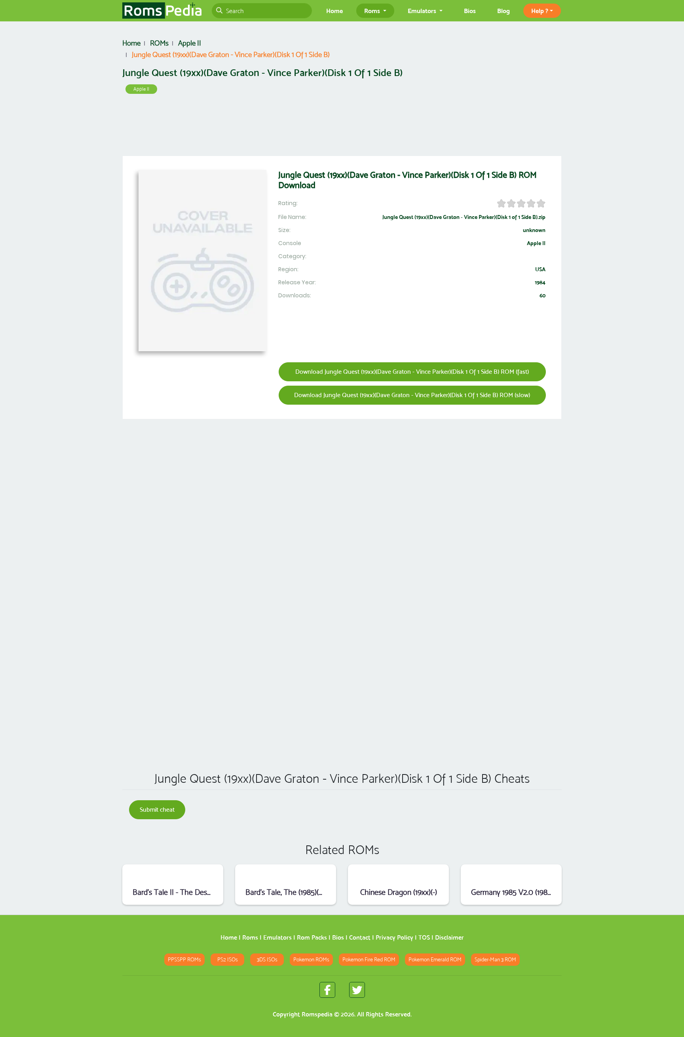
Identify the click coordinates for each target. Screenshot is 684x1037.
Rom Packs (312, 937)
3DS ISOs (267, 959)
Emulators (277, 937)
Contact (359, 937)
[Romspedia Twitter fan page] (357, 990)
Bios (470, 11)
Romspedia (317, 1014)
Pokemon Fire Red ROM (368, 959)
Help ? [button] (539, 11)
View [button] (173, 874)
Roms (250, 937)
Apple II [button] (141, 89)
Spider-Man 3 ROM (495, 959)
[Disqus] (342, 651)
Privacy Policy (394, 937)
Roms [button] (373, 11)
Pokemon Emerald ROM (435, 959)
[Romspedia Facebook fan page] (327, 990)
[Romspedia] (161, 10)
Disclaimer (449, 937)
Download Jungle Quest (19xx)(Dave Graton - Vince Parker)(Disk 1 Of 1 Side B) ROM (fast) (412, 371)
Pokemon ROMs (311, 959)
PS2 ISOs (227, 959)
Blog (503, 11)
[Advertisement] (342, 126)
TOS (424, 937)
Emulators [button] (423, 11)
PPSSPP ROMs (184, 959)
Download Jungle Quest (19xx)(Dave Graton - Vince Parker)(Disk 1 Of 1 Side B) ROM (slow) (412, 395)
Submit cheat (157, 809)
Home (334, 11)
